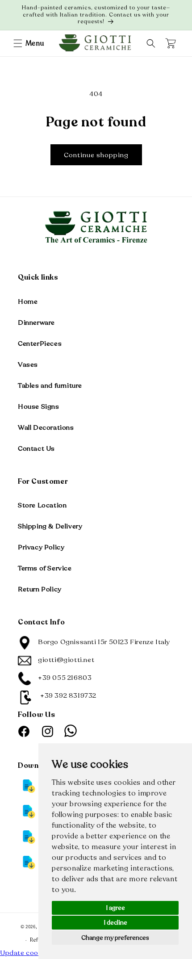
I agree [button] (115, 908)
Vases (28, 364)
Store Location (42, 505)
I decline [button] (115, 922)
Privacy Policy (41, 547)
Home (28, 301)
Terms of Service (45, 568)
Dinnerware (36, 322)
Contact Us (36, 448)
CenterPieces (40, 343)
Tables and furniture (50, 385)
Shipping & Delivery (50, 526)
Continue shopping (96, 155)
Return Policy (40, 589)
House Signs (38, 406)
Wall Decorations (46, 427)
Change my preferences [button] (115, 938)
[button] (18, 43)
